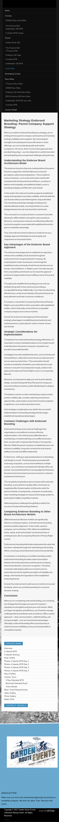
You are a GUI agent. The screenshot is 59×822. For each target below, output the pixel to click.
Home (5, 713)
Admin (6, 819)
